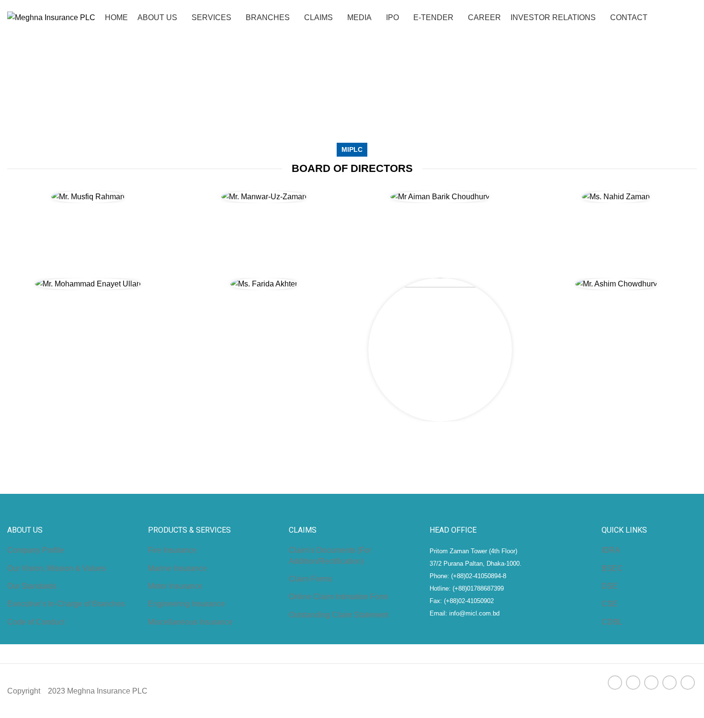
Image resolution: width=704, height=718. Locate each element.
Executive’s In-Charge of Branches (66, 604)
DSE (610, 586)
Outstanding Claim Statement (338, 615)
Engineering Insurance (186, 604)
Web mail (681, 3)
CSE (610, 604)
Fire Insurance (172, 550)
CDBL (612, 622)
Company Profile (35, 550)
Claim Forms (310, 579)
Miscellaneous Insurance (190, 622)
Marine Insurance (177, 568)
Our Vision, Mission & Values (56, 568)
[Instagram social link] (651, 682)
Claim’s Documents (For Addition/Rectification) (330, 555)
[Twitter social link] (633, 682)
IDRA (611, 550)
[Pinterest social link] (688, 682)
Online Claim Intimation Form (338, 597)
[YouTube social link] (669, 682)
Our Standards (32, 586)
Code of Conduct (36, 622)
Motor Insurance (175, 586)
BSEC (612, 568)
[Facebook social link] (615, 682)
